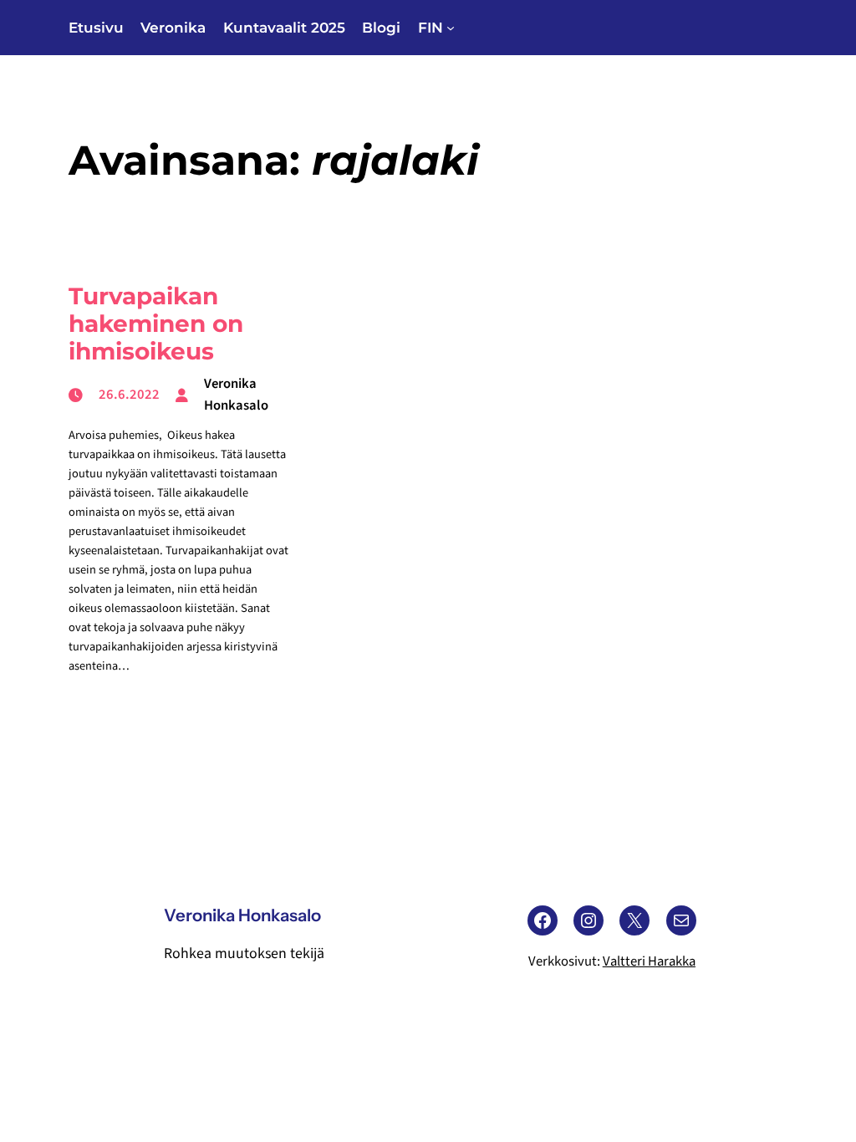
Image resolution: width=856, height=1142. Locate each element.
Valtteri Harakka (649, 961)
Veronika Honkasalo (242, 915)
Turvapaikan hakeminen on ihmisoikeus (156, 324)
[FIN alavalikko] (450, 27)
